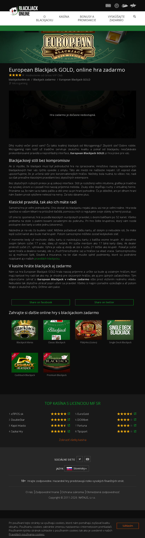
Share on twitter (104, 302)
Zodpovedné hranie (47, 492)
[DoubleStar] (69, 419)
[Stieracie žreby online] (133, 5)
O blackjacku (44, 18)
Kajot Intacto (18, 425)
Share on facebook (41, 302)
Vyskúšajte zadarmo (116, 18)
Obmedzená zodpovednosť (102, 492)
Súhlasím (128, 525)
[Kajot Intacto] (69, 425)
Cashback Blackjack (23, 365)
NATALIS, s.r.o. (87, 497)
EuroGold (83, 414)
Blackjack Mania (22, 332)
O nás (29, 492)
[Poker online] (125, 5)
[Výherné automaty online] (108, 5)
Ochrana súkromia (73, 492)
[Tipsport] (135, 431)
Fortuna (82, 425)
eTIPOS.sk (17, 414)
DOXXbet (82, 419)
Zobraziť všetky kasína (72, 440)
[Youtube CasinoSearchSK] (87, 459)
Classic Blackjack (54, 332)
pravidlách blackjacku (46, 258)
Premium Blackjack (55, 365)
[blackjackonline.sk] (23, 10)
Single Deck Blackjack (119, 332)
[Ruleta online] (116, 5)
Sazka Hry (17, 431)
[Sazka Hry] (69, 431)
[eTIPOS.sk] (69, 414)
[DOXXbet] (135, 419)
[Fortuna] (135, 425)
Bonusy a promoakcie (87, 18)
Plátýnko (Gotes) (86, 332)
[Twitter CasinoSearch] (80, 459)
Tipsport (82, 431)
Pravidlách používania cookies (26, 534)
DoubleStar (18, 419)
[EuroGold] (135, 414)
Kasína (64, 17)
